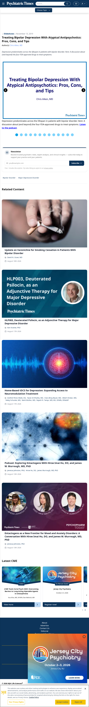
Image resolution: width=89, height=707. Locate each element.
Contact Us (44, 628)
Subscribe (75, 163)
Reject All (78, 702)
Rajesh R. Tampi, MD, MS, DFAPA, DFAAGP (53, 400)
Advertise (44, 625)
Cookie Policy (34, 697)
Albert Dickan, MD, (69, 398)
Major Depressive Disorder (28, 178)
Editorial (44, 631)
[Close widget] (84, 636)
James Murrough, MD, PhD (47, 470)
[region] (44, 696)
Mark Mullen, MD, (29, 400)
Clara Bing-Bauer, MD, (52, 398)
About (44, 622)
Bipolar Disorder (9, 178)
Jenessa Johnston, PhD (16, 544)
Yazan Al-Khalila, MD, (35, 398)
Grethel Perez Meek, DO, (16, 398)
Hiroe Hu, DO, (31, 470)
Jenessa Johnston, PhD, (16, 470)
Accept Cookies (62, 702)
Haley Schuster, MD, (13, 400)
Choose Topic (42, 10)
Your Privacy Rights (16, 702)
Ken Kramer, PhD (13, 327)
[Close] (85, 688)
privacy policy (48, 168)
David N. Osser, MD (14, 257)
